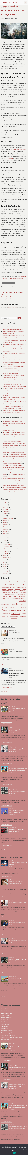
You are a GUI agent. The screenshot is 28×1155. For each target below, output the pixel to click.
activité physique (12, 581)
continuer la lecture (6, 1060)
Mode (4, 555)
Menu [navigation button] (25, 2)
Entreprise (5, 524)
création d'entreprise (6, 592)
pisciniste (4, 607)
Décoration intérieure (8, 594)
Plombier (6, 551)
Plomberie (6, 610)
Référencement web (6, 1017)
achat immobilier (4, 581)
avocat (21, 584)
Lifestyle (5, 533)
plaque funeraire (13, 607)
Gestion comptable (22, 596)
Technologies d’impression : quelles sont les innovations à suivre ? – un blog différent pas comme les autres (14, 434)
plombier (12, 610)
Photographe (6, 557)
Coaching (5, 513)
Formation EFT (5, 1024)
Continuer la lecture (7, 646)
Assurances (6, 507)
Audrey (6, 18)
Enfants (5, 522)
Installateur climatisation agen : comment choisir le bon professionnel (17, 749)
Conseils (15, 590)
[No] (26, 1149)
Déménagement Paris (6, 1013)
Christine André (5, 1026)
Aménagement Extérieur (22, 581)
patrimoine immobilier (11, 604)
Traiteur (3, 616)
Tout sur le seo (5, 1019)
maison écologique (13, 600)
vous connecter (12, 307)
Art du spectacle (9, 584)
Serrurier (15, 613)
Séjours (4, 564)
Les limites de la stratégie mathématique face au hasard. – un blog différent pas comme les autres (14, 489)
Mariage (5, 540)
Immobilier (5, 529)
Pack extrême (4, 1008)
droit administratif (15, 592)
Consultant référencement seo (9, 1011)
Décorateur (7, 544)
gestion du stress (4, 598)
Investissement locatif (14, 598)
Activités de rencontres (7, 1030)
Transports (5, 573)
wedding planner (23, 616)
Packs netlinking (5, 1015)
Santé (4, 562)
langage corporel (5, 600)
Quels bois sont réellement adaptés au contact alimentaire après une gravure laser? (18, 791)
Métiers (5, 542)
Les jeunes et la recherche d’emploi (17, 902)
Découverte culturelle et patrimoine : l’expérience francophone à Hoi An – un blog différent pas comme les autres (14, 443)
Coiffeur (24, 589)
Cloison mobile (17, 589)
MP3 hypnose (4, 1028)
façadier (14, 596)
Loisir (4, 535)
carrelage (4, 589)
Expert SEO (7, 546)
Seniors (4, 566)
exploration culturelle (6, 596)
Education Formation (8, 518)
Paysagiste (21, 604)
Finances (5, 527)
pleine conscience (22, 607)
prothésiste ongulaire (20, 610)
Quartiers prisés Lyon (6, 613)
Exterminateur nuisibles (10, 549)
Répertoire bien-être (6, 1039)
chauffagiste (10, 589)
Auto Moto (5, 509)
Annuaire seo (4, 1022)
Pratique (5, 560)
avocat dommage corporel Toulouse (8, 587)
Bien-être (5, 511)
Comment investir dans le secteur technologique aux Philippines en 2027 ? (17, 709)
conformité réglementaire (7, 590)
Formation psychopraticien (8, 1035)
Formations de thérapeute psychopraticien (12, 1037)
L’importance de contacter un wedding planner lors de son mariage (16, 883)
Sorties (4, 568)
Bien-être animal (21, 587)
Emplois (5, 520)
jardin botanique (23, 598)
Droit (4, 516)
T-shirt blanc (23, 613)
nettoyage (4, 604)
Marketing (22, 601)
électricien (14, 618)
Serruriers (6, 553)
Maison (5, 538)
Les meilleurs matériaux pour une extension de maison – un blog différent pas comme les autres (14, 452)
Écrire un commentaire (21, 20)
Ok (14, 1152)
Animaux (5, 505)
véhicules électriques (14, 616)
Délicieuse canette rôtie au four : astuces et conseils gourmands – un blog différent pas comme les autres (13, 481)
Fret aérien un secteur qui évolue (17, 978)
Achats (4, 7)
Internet (5, 531)
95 (4, 849)
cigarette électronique (8, 282)
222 (5, 691)
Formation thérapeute (6, 1033)
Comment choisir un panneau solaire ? (12, 465)
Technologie (6, 571)
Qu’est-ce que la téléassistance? (17, 922)
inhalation (10, 158)
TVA (7, 616)
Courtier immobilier (22, 590)
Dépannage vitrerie (21, 594)
